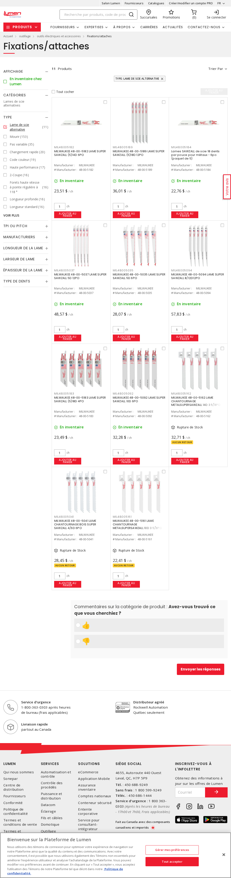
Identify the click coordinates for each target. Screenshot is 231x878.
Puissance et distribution (51, 796)
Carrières (149, 27)
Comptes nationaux (94, 796)
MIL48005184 (181, 147)
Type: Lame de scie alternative (137, 79)
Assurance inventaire (87, 787)
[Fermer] (224, 855)
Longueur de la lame (23, 248)
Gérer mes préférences (172, 850)
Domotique (50, 824)
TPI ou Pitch (15, 226)
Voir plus (11, 215)
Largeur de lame (19, 259)
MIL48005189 (123, 147)
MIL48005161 (122, 517)
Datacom (48, 805)
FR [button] (219, 3)
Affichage (13, 71)
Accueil (8, 36)
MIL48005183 (64, 393)
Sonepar (10, 778)
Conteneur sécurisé (95, 803)
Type (7, 117)
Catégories (14, 95)
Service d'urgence (36, 702)
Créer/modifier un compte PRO (191, 3)
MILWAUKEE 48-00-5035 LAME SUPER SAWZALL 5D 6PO (139, 276)
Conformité (13, 803)
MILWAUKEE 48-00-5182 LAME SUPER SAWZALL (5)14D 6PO (80, 153)
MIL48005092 (123, 393)
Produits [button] (22, 27)
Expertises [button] (94, 27)
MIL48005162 (181, 393)
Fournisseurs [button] (63, 27)
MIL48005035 (123, 270)
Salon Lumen (111, 3)
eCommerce (88, 772)
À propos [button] (122, 27)
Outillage (48, 831)
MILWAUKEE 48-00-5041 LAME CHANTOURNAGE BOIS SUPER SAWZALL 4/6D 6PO (75, 524)
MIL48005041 (64, 517)
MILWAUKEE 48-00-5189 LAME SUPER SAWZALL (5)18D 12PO (139, 153)
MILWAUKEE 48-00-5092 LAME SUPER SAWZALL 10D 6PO (139, 399)
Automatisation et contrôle (56, 774)
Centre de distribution (13, 787)
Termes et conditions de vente (20, 822)
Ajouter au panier (67, 215)
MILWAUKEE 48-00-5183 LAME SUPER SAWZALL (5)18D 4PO (80, 399)
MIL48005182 (64, 147)
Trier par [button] (215, 68)
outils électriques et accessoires (59, 36)
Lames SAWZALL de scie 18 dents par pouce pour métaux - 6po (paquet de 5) (195, 154)
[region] (115, 855)
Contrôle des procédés (52, 785)
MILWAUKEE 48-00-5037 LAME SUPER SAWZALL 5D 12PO (80, 276)
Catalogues (156, 3)
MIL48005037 (64, 270)
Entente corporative (88, 811)
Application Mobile (94, 778)
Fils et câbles (52, 818)
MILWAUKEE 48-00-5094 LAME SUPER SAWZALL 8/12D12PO (197, 276)
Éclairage (48, 811)
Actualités (173, 27)
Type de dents (16, 281)
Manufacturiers (19, 237)
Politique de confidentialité (15, 811)
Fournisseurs (134, 3)
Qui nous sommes (18, 772)
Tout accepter (172, 862)
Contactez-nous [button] (204, 27)
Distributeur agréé (148, 702)
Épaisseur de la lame (23, 270)
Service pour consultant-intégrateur (88, 824)
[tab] (25, 71)
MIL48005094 (181, 270)
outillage (25, 36)
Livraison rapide (34, 724)
